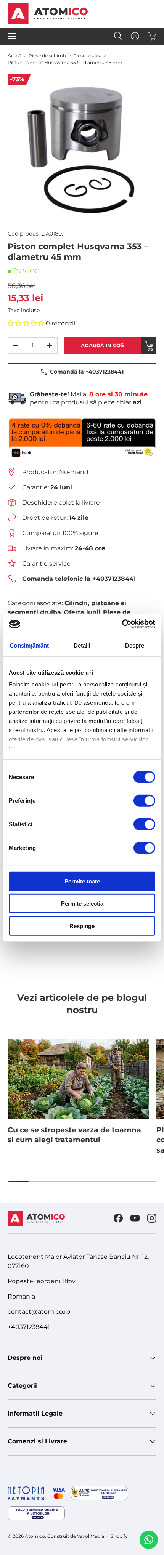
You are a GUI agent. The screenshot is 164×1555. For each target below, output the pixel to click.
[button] (151, 36)
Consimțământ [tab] (29, 645)
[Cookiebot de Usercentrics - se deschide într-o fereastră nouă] (121, 624)
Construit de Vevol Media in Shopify (87, 1536)
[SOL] (36, 1513)
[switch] (144, 800)
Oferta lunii (82, 612)
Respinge (82, 925)
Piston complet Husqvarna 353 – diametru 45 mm (65, 62)
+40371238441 (29, 1327)
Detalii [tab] (82, 645)
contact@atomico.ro (39, 1311)
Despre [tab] (135, 645)
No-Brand (73, 472)
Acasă (14, 55)
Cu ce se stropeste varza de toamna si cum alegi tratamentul (74, 1134)
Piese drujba (87, 55)
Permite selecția (82, 903)
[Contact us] (149, 1540)
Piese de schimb (47, 55)
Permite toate (82, 881)
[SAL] (99, 1493)
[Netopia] (36, 1493)
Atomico (35, 1536)
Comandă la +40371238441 (87, 371)
